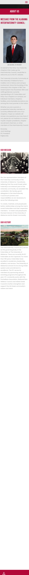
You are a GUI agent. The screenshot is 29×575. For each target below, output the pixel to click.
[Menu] (26, 2)
